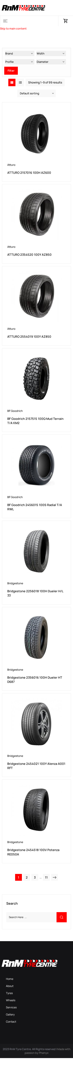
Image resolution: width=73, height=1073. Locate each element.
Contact (11, 1021)
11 (46, 877)
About (9, 986)
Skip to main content (13, 28)
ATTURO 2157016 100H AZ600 (29, 173)
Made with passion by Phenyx (47, 1051)
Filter (11, 70)
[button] (5, 20)
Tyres (9, 993)
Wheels (10, 1000)
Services (11, 1007)
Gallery (10, 1014)
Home (9, 979)
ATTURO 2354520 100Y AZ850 (29, 255)
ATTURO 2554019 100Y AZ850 (29, 336)
